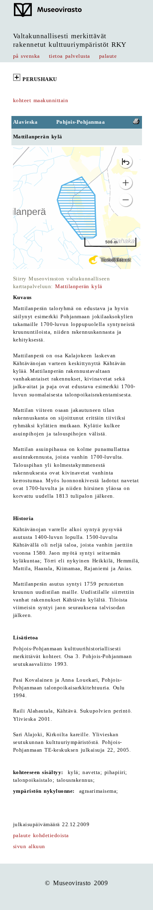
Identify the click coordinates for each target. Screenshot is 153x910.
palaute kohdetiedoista (41, 835)
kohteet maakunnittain (41, 100)
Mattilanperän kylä (78, 286)
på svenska (26, 56)
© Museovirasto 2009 (76, 882)
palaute (108, 56)
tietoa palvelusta (69, 56)
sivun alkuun (29, 846)
